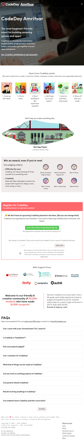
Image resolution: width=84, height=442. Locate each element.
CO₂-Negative (8, 431)
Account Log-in (68, 431)
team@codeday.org (58, 321)
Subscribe (59, 245)
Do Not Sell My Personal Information (15, 435)
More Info (44, 256)
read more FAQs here (32, 321)
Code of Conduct (68, 436)
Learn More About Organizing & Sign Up (42, 228)
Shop (64, 428)
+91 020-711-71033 (8, 427)
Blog (64, 438)
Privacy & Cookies (8, 433)
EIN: (22, 425)
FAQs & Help (67, 433)
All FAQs (42, 409)
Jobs (64, 426)
